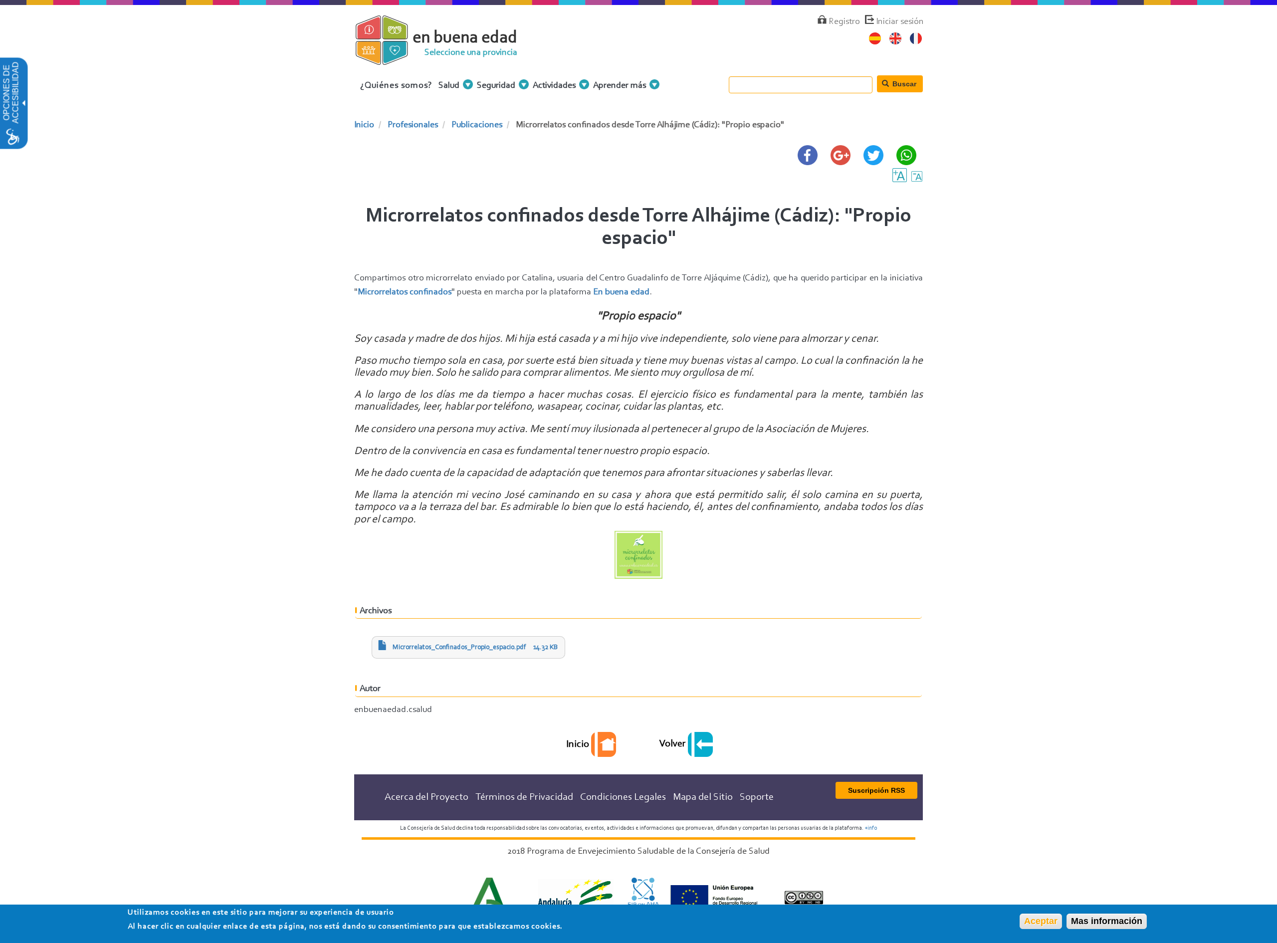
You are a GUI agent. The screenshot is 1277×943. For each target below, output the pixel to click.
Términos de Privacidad (524, 797)
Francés (916, 38)
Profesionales (413, 125)
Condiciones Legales (623, 797)
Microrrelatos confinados (404, 292)
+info (870, 828)
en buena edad (465, 38)
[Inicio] (390, 59)
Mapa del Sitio (703, 797)
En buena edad (621, 292)
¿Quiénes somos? (396, 85)
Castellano (875, 38)
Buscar (903, 84)
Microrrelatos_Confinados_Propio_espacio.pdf (459, 647)
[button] (22, 103)
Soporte (757, 797)
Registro (844, 21)
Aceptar (1041, 921)
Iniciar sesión (900, 21)
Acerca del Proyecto (426, 797)
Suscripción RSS (876, 790)
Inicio (364, 125)
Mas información (1106, 921)
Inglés (895, 38)
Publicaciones (476, 125)
